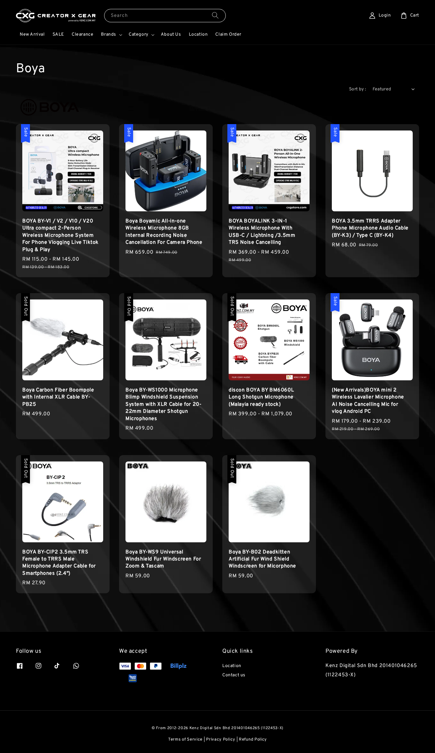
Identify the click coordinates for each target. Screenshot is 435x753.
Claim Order (228, 34)
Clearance (82, 34)
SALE (58, 34)
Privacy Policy (220, 739)
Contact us (234, 675)
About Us (171, 34)
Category (138, 34)
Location (198, 34)
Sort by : (357, 89)
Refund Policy (253, 739)
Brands (108, 34)
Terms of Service (185, 739)
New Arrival (32, 34)
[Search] (215, 15)
